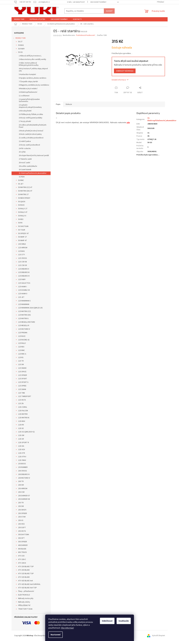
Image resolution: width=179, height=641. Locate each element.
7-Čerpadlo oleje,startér (28, 81)
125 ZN (20, 403)
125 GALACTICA (24, 283)
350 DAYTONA (23, 534)
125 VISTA (22, 400)
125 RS (20, 357)
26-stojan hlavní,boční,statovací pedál (34, 155)
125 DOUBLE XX (24, 290)
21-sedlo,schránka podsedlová (31, 137)
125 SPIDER (22, 375)
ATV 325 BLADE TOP (26, 573)
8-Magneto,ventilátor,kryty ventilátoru (34, 85)
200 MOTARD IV (24, 478)
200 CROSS (22, 471)
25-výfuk (22, 152)
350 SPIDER (22, 541)
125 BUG (21, 251)
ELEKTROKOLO (24, 595)
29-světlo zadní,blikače (28, 166)
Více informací (67, 627)
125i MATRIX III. (24, 417)
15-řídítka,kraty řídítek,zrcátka (31, 114)
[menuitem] (19, 19)
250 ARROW (22, 488)
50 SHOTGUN (23, 226)
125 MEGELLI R (23, 325)
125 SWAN (22, 389)
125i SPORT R (23, 442)
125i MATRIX (23, 414)
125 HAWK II (22, 293)
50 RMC (21, 180)
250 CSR (21, 492)
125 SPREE (22, 385)
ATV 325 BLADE (24, 577)
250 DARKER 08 (24, 499)
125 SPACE (22, 371)
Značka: (102, 35)
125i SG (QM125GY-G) (26, 432)
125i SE (21, 428)
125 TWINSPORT (24, 396)
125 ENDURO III (23, 272)
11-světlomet (24, 95)
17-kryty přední (25, 121)
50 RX (20, 222)
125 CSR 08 (22, 261)
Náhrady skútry (24, 602)
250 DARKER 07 (24, 495)
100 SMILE (22, 244)
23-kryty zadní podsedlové (29, 145)
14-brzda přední (25, 110)
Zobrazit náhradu (124, 71)
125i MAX (21, 421)
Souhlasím (124, 620)
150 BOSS (22, 463)
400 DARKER (23, 545)
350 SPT (21, 538)
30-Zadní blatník (25, 169)
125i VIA (21, 446)
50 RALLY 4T (22, 212)
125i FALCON (23, 410)
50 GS (20, 52)
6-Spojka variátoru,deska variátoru (32, 78)
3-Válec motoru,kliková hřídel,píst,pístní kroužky (29, 64)
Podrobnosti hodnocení (85, 35)
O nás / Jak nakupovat (76, 2)
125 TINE (21, 393)
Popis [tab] (58, 104)
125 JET (21, 297)
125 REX (21, 346)
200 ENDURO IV (24, 474)
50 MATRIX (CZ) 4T (25, 187)
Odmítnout (107, 620)
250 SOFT (22, 527)
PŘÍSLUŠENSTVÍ (24, 605)
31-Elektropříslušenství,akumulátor (33, 173)
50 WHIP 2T (22, 237)
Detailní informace (119, 80)
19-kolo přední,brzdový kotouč (31, 130)
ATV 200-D (22, 563)
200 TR (21, 481)
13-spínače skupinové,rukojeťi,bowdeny (30, 106)
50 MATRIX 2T (23, 194)
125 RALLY (22, 343)
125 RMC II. (22, 354)
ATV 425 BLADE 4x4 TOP (27, 587)
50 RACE (21, 205)
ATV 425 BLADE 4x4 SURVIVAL (29, 584)
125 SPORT (22, 378)
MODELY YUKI (21, 38)
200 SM (21, 485)
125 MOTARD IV (24, 329)
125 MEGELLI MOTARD (26, 322)
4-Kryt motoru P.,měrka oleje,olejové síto (33, 69)
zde (128, 122)
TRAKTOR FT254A (25, 609)
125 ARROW (22, 247)
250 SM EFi (22, 510)
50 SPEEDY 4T (23, 233)
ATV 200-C (22, 559)
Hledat (109, 11)
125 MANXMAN (23, 304)
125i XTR (21, 453)
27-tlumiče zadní (25, 159)
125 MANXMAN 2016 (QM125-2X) (30, 307)
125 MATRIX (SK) (24, 315)
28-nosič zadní (24, 162)
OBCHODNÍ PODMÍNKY (98, 2)
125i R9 (21, 424)
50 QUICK (21, 201)
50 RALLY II (22, 215)
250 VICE (21, 524)
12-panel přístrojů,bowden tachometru (29, 100)
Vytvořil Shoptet (158, 635)
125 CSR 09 (22, 265)
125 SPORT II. (23, 382)
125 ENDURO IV (24, 276)
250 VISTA (22, 531)
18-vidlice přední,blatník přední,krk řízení (32, 126)
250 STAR (22, 517)
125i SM (21, 435)
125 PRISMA (22, 332)
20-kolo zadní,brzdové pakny (30, 134)
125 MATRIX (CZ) (24, 311)
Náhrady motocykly (25, 598)
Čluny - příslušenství (26, 591)
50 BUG (21, 45)
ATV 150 (21, 556)
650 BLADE (22, 549)
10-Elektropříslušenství (28, 92)
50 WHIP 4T (22, 240)
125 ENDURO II (23, 269)
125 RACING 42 (23, 339)
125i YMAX (22, 460)
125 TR (21, 361)
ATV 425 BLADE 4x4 (25, 580)
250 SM (21, 506)
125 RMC (21, 350)
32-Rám (22, 176)
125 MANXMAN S (24, 300)
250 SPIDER (22, 513)
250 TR (21, 502)
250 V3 (20, 520)
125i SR (21, 439)
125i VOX (21, 449)
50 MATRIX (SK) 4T (25, 191)
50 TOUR (21, 230)
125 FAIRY (22, 279)
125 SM (21, 364)
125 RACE (21, 336)
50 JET (20, 184)
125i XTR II (22, 456)
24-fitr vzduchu (25, 148)
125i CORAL (22, 407)
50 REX (20, 219)
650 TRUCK (22, 552)
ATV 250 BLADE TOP (26, 566)
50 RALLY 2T (22, 208)
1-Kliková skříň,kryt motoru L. (30, 55)
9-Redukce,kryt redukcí (28, 88)
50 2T (20, 41)
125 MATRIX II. (23, 318)
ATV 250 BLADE (24, 570)
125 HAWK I (22, 286)
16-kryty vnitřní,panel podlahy (30, 117)
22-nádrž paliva (25, 141)
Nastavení (55, 634)
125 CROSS (22, 258)
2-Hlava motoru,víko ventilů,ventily (32, 59)
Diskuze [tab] (69, 104)
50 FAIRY (21, 48)
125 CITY (21, 254)
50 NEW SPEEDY (24, 198)
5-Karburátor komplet (27, 74)
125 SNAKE (22, 368)
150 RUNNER (23, 467)
